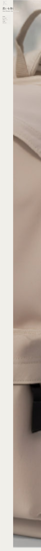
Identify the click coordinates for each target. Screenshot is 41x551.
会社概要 (4, 21)
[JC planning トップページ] (5, 3)
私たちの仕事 (4, 18)
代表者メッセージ (5, 19)
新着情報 (4, 16)
